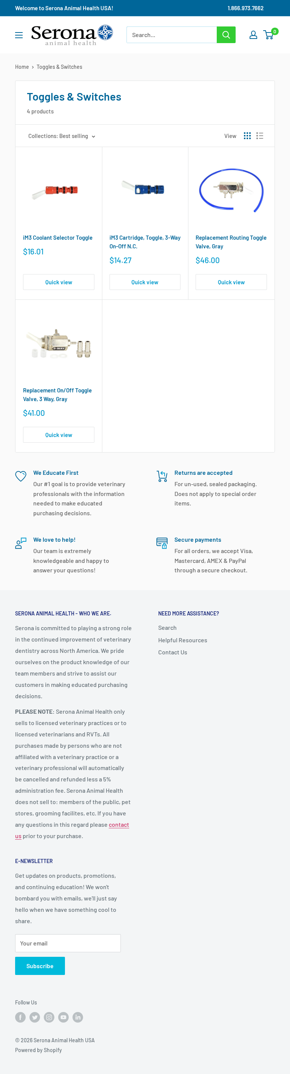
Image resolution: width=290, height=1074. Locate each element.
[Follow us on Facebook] (20, 1017)
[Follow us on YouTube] (63, 1017)
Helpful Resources (182, 639)
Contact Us (172, 652)
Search (167, 627)
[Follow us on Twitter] (34, 1017)
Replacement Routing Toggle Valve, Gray (231, 242)
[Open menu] (19, 35)
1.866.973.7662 (246, 8)
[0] (268, 34)
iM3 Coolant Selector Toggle (58, 237)
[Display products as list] (259, 135)
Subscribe (40, 965)
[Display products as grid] (247, 135)
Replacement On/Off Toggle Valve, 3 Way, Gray (57, 394)
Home (22, 67)
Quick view (58, 282)
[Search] (226, 34)
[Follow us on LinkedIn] (77, 1017)
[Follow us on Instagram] (49, 1017)
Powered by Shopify (38, 1050)
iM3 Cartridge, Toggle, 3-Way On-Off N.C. (145, 242)
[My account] (253, 35)
